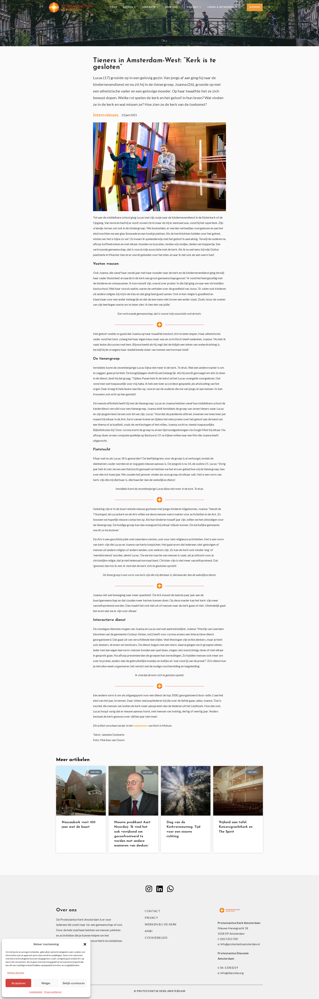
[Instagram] (148, 888)
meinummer (140, 725)
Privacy (151, 917)
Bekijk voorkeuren (74, 983)
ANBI (148, 931)
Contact (152, 911)
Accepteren (18, 983)
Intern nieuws (106, 114)
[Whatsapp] (170, 888)
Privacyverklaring (52, 991)
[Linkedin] (159, 888)
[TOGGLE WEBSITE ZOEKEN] (269, 7)
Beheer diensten (15, 972)
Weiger (46, 983)
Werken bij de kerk (161, 924)
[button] (85, 944)
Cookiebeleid (35, 991)
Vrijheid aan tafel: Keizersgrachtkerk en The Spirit (236, 827)
